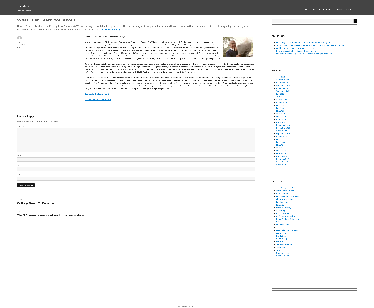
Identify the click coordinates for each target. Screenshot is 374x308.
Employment (282, 202)
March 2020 (281, 150)
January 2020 (282, 156)
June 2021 (280, 108)
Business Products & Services (288, 196)
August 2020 (281, 136)
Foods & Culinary (283, 208)
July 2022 (280, 94)
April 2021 (280, 114)
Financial (20, 47)
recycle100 (20, 42)
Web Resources (282, 256)
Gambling (280, 210)
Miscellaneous (282, 225)
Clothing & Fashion (284, 199)
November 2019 (283, 162)
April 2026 (280, 77)
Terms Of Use (316, 9)
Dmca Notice (339, 9)
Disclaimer (349, 9)
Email (20, 165)
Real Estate (281, 236)
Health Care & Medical (285, 216)
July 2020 (280, 139)
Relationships (282, 239)
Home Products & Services (287, 219)
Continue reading (110, 29)
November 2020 (283, 128)
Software (280, 241)
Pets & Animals (282, 233)
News (278, 227)
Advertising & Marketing (287, 188)
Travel (279, 250)
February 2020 (282, 153)
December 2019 (282, 159)
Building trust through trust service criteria (295, 48)
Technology (281, 247)
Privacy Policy (327, 9)
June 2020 (280, 142)
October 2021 (282, 99)
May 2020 (280, 145)
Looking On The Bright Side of (97, 94)
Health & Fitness (283, 213)
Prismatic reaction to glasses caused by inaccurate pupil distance (304, 54)
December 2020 (283, 125)
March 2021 (281, 116)
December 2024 (283, 83)
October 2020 (282, 131)
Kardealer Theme (191, 306)
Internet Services (283, 222)
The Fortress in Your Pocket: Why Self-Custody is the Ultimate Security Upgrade (310, 45)
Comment (21, 126)
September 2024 (283, 85)
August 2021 (281, 102)
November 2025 (283, 80)
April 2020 (280, 148)
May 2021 (280, 111)
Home (307, 9)
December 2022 (283, 88)
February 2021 (282, 119)
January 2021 (281, 122)
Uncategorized (282, 253)
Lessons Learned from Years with (98, 99)
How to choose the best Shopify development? (296, 51)
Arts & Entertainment (285, 191)
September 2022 (283, 91)
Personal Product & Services (288, 230)
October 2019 (282, 165)
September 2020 (283, 133)
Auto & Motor (282, 193)
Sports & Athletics (284, 244)
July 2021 (280, 105)
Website (20, 175)
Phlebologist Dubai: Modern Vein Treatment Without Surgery (303, 42)
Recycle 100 (24, 6)
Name (19, 156)
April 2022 (280, 97)
